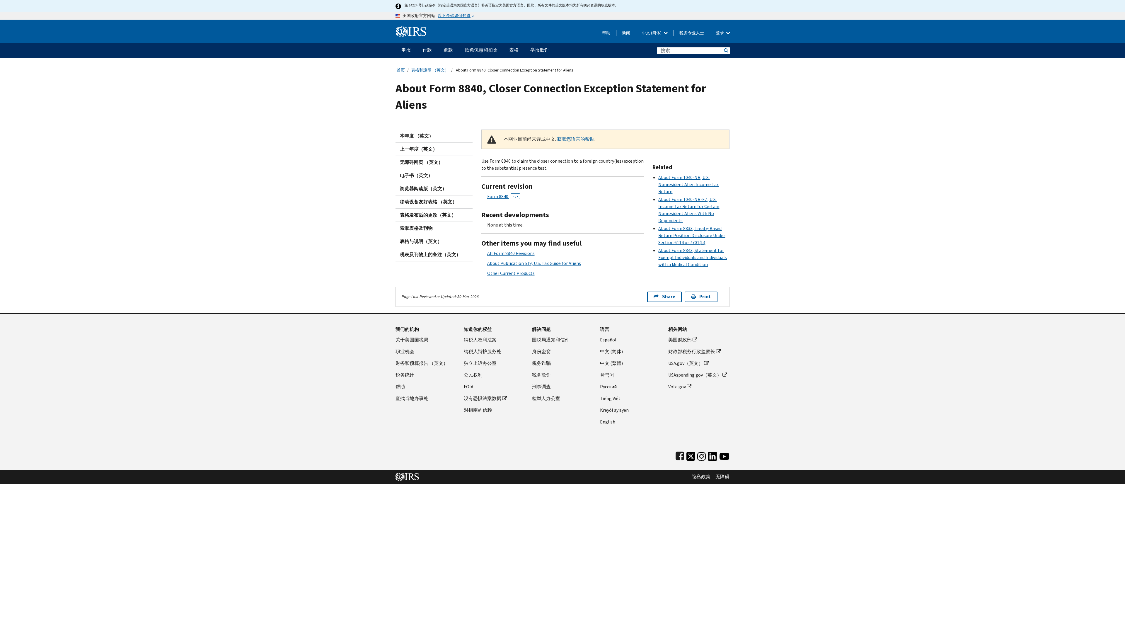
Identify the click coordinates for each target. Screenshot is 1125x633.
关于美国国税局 (412, 340)
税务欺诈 (541, 375)
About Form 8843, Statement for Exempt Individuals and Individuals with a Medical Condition (692, 257)
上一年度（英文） (418, 149)
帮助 (606, 33)
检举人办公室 (546, 398)
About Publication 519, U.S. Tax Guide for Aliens (534, 263)
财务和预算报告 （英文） (422, 363)
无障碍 (722, 477)
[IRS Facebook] (680, 455)
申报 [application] (406, 50)
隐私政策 (701, 477)
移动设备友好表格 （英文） (428, 202)
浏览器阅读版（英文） (423, 189)
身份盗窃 (541, 351)
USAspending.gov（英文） (695, 375)
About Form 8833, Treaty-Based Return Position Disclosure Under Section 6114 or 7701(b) (691, 235)
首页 (401, 70)
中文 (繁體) (611, 363)
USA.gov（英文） (685, 363)
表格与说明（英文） (421, 241)
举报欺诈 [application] (539, 50)
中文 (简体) (652, 33)
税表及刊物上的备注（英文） (430, 254)
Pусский (608, 387)
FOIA (468, 387)
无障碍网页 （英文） (421, 162)
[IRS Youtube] (724, 455)
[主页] (411, 29)
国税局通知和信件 (551, 340)
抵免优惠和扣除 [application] (481, 50)
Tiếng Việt (610, 398)
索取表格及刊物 (416, 228)
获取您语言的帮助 (575, 139)
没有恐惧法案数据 (482, 398)
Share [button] (668, 296)
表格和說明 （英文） (430, 70)
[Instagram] (701, 455)
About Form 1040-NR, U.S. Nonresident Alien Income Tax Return (688, 184)
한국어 (607, 375)
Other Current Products (511, 273)
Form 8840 (502, 196)
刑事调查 (541, 387)
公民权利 (473, 375)
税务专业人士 (691, 33)
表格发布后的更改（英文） (428, 215)
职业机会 (405, 351)
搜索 (725, 50)
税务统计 (405, 375)
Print (705, 296)
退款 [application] (448, 50)
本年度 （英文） (417, 136)
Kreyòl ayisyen (614, 410)
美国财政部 (680, 340)
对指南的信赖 (478, 410)
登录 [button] (720, 33)
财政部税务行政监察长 (691, 351)
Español (608, 340)
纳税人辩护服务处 (482, 351)
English (607, 422)
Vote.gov (677, 387)
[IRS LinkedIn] (712, 455)
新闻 (626, 33)
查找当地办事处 (412, 398)
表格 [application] (514, 50)
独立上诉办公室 (480, 363)
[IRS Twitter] (690, 455)
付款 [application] (427, 50)
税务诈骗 (541, 363)
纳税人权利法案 (480, 340)
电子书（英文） (416, 175)
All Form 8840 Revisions (511, 253)
